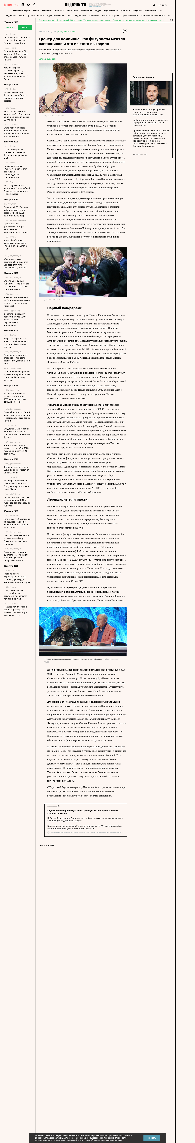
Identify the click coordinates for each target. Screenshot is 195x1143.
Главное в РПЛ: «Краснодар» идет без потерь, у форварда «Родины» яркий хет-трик (17, 578)
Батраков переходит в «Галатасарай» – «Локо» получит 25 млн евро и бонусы (16, 342)
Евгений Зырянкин (47, 59)
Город (69, 15)
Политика (125, 10)
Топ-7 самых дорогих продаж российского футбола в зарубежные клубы (15, 153)
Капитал (106, 15)
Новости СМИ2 (46, 845)
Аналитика (94, 15)
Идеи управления (55, 15)
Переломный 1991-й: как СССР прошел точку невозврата (83, 20)
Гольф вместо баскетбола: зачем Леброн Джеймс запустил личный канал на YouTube (17, 523)
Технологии (86, 10)
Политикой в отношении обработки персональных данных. (95, 1140)
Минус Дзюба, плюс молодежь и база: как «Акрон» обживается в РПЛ (15, 244)
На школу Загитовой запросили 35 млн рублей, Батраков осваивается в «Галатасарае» (17, 189)
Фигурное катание (67, 31)
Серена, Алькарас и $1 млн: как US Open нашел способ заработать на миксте (16, 55)
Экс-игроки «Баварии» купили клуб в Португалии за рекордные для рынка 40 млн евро (17, 115)
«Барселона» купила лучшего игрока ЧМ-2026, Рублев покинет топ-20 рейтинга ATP (16, 449)
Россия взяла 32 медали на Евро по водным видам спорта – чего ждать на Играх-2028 (17, 301)
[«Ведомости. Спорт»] (76, 5)
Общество (137, 10)
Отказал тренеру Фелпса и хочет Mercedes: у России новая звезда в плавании (16, 539)
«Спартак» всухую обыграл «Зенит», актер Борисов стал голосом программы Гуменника (16, 263)
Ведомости (11, 15)
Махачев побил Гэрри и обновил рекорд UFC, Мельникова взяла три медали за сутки (15, 611)
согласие (77, 1138)
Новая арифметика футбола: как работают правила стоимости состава (15, 96)
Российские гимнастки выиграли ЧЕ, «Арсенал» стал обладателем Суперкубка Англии (16, 556)
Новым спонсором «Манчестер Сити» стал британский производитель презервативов (15, 172)
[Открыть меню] (171, 5)
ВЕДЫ (21, 15)
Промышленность (130, 15)
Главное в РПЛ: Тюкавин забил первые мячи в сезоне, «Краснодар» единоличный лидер (16, 211)
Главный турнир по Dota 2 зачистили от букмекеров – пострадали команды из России (17, 416)
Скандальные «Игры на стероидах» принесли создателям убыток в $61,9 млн (17, 359)
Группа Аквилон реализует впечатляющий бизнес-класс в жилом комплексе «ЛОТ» (82, 812)
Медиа (98, 10)
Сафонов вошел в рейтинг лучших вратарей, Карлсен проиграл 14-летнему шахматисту (17, 375)
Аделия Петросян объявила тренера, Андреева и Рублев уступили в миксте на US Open (16, 73)
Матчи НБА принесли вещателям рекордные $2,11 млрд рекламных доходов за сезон (15, 397)
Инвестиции (72, 10)
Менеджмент (151, 10)
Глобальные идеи (21, 10)
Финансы (59, 10)
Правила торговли (35, 15)
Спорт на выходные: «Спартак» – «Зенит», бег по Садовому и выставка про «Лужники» (16, 285)
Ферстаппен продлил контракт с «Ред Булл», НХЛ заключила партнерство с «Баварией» (15, 320)
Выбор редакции (46, 20)
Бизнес (36, 10)
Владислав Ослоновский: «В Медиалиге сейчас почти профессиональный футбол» (17, 433)
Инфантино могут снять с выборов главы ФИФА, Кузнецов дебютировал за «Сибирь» (17, 501)
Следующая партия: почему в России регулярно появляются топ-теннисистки (15, 594)
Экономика (47, 10)
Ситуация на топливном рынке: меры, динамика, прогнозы (140, 20)
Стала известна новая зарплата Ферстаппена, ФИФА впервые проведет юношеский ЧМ (16, 132)
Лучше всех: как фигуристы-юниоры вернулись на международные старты (16, 228)
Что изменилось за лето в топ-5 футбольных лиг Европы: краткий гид (17, 40)
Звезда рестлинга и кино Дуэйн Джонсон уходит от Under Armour (16, 470)
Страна (115, 15)
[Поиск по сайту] (154, 5)
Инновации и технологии (153, 15)
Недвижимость (111, 10)
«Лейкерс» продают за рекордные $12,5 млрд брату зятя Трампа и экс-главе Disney (16, 485)
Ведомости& (81, 15)
